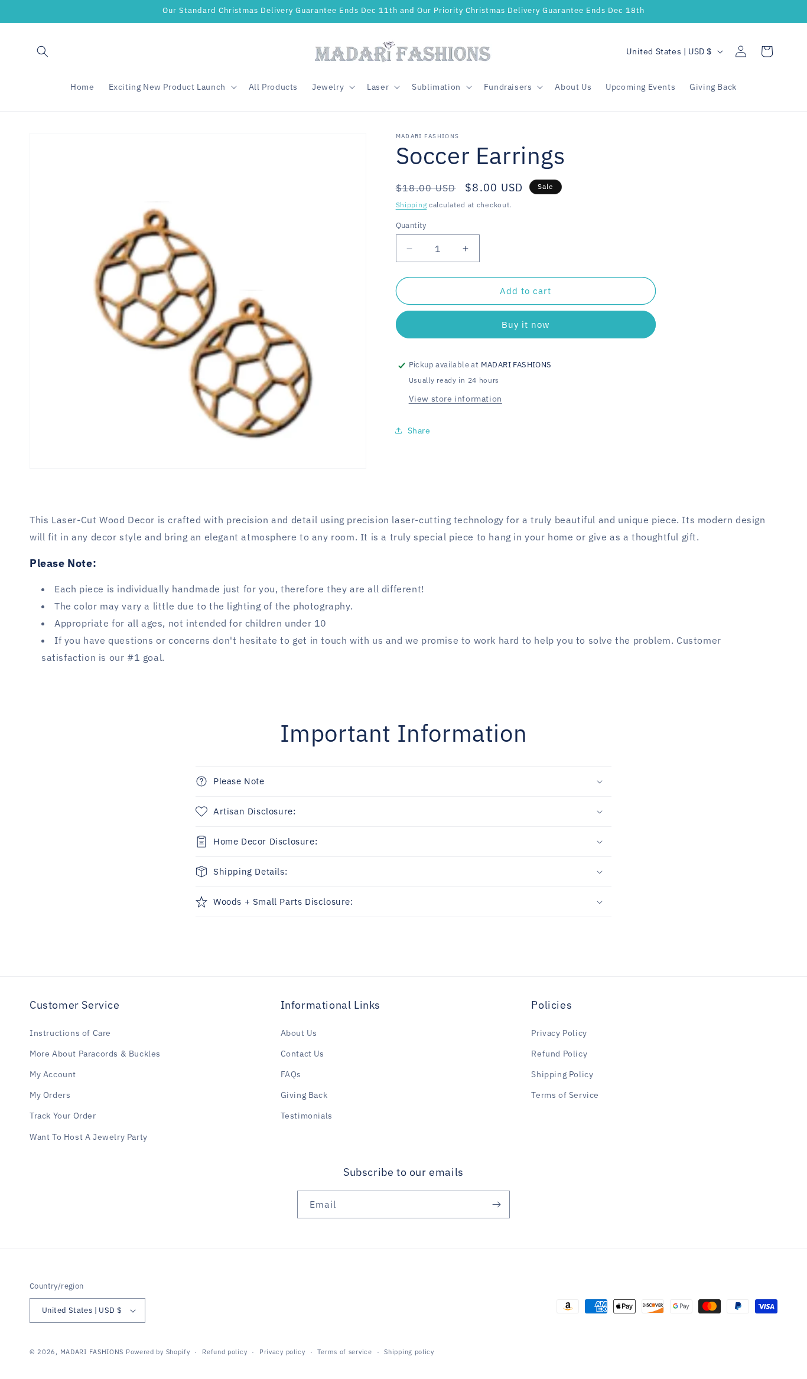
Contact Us (302, 1053)
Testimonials (307, 1115)
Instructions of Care (70, 1033)
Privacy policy (282, 1352)
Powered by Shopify (158, 1352)
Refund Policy (559, 1053)
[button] (43, 51)
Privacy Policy (559, 1033)
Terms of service (344, 1352)
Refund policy (224, 1352)
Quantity (411, 225)
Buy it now (526, 325)
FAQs (291, 1074)
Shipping (411, 204)
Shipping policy (409, 1352)
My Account (53, 1074)
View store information (455, 398)
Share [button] (419, 430)
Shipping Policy (562, 1074)
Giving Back (304, 1095)
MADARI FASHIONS (92, 1352)
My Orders (50, 1095)
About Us (299, 1033)
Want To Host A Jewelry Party (89, 1137)
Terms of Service (565, 1095)
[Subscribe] (496, 1204)
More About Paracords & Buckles (95, 1053)
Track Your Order (63, 1115)
